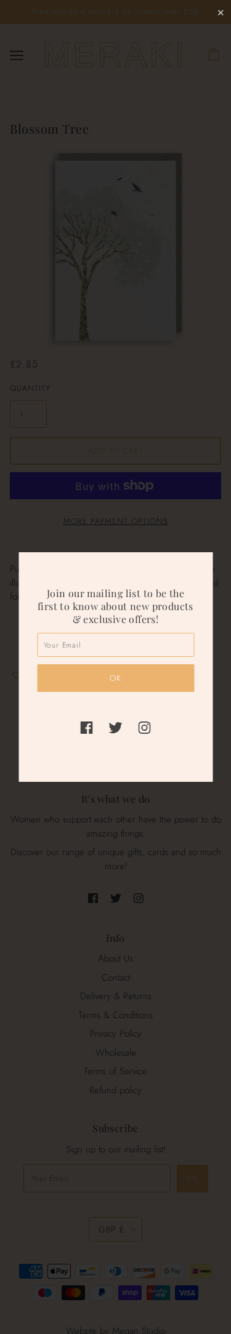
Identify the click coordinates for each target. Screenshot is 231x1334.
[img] (87, 727)
